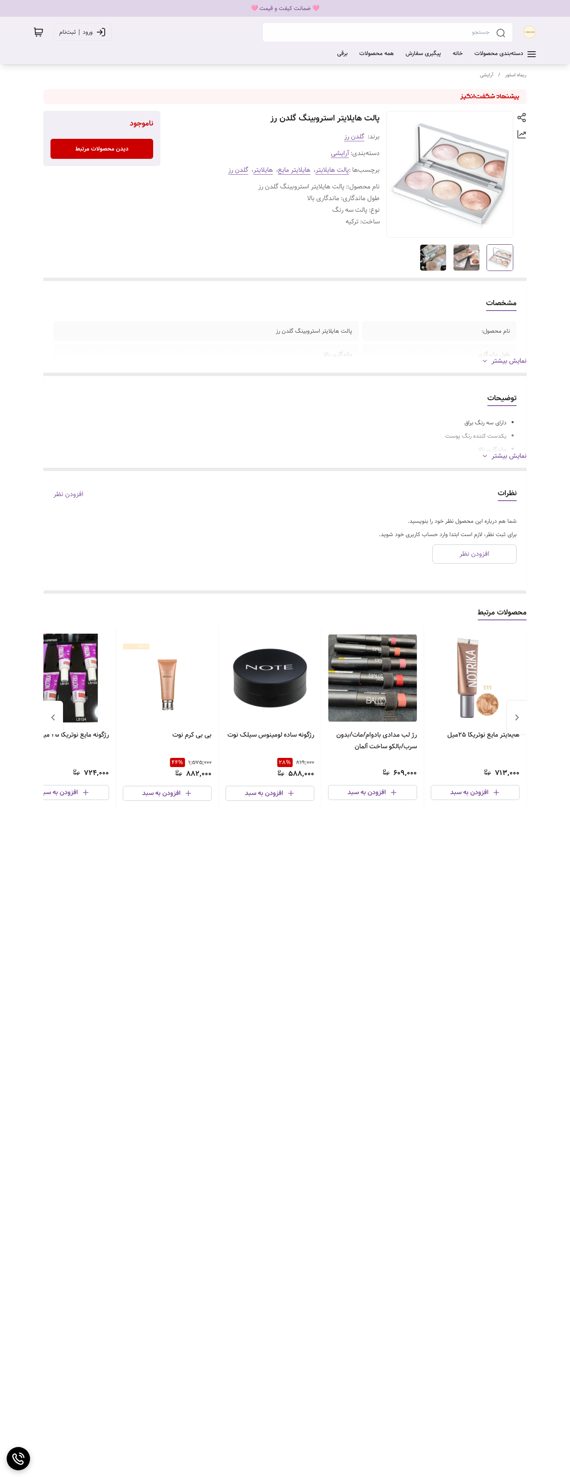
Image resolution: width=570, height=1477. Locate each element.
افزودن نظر (68, 494)
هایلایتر (263, 170)
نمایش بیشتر (509, 361)
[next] (53, 717)
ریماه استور (516, 75)
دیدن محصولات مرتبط (102, 148)
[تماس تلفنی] (18, 1458)
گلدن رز (354, 136)
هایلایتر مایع (294, 170)
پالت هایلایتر (332, 170)
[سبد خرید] (38, 32)
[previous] (517, 717)
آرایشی (486, 75)
